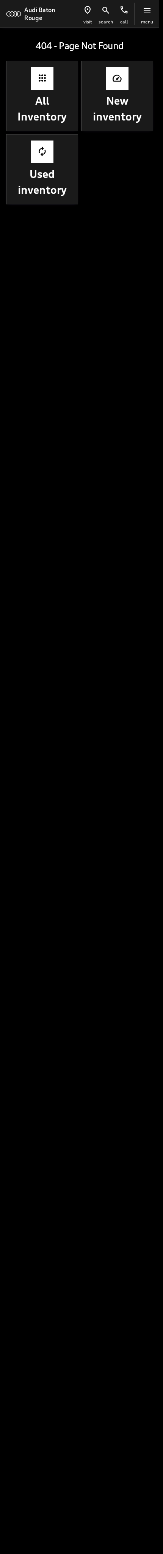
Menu (147, 22)
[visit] (87, 10)
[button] (87, 14)
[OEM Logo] (13, 14)
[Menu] (147, 10)
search (106, 22)
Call (124, 22)
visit (87, 22)
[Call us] (124, 10)
